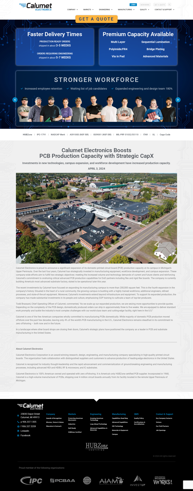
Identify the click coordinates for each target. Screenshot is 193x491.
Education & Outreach (53, 426)
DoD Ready (72, 428)
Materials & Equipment (120, 430)
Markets (87, 10)
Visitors (158, 422)
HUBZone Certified (74, 432)
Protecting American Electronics (75, 419)
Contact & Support (163, 10)
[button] (169, 4)
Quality (143, 10)
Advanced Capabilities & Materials (98, 429)
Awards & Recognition (54, 418)
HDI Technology (117, 426)
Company (71, 10)
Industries (71, 424)
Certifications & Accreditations (139, 423)
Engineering (104, 10)
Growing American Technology (96, 419)
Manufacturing (125, 10)
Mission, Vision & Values (55, 422)
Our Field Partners (162, 426)
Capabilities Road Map (120, 418)
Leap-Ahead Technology (98, 424)
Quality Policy (139, 418)
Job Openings (161, 430)
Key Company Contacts (164, 418)
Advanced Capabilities (120, 422)
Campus (115, 434)
